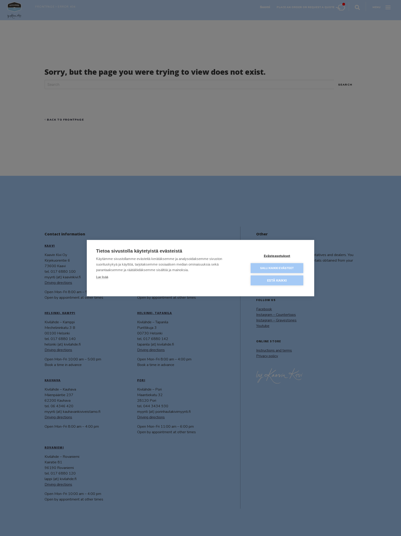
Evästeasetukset (277, 255)
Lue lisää (102, 277)
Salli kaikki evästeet (277, 268)
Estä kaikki (277, 280)
